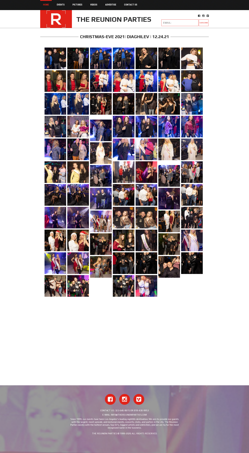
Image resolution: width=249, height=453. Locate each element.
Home (46, 4)
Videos (93, 4)
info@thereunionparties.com (129, 414)
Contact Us (130, 4)
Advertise (110, 4)
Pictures (77, 4)
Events (61, 4)
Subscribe (203, 23)
